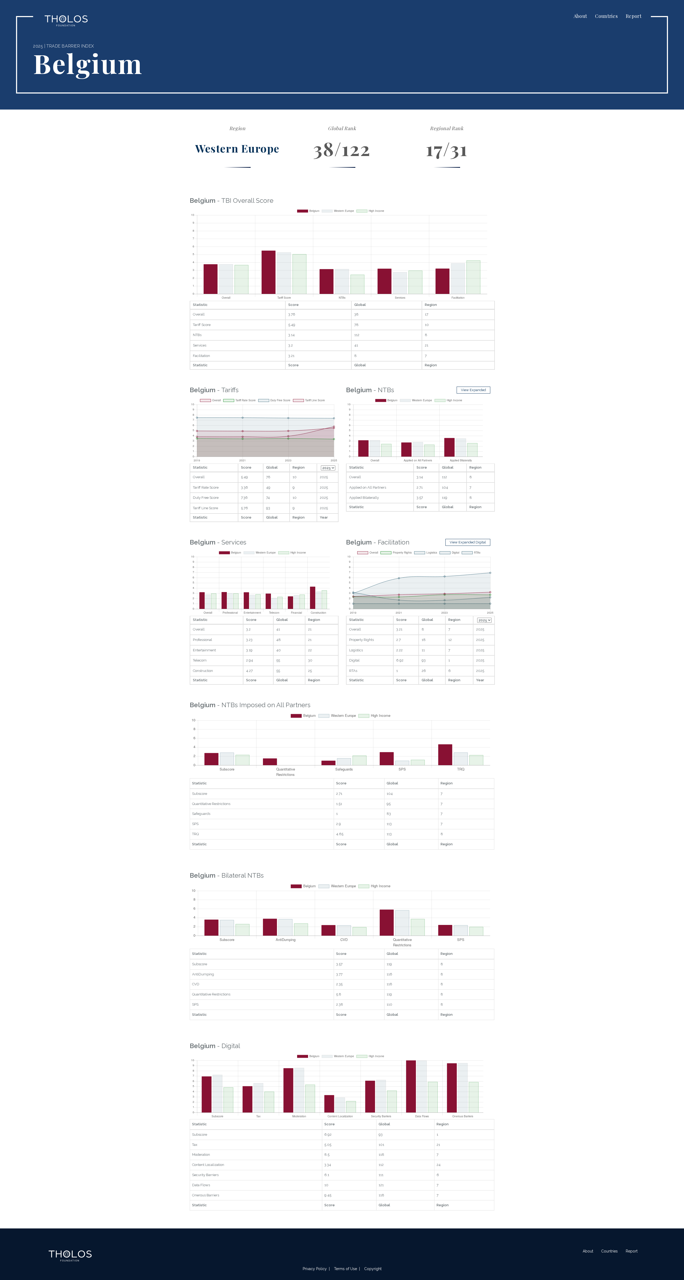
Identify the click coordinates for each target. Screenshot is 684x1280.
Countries (606, 16)
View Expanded (473, 390)
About (580, 16)
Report (634, 16)
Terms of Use (345, 1269)
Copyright (373, 1269)
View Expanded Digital (468, 542)
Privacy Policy (315, 1269)
